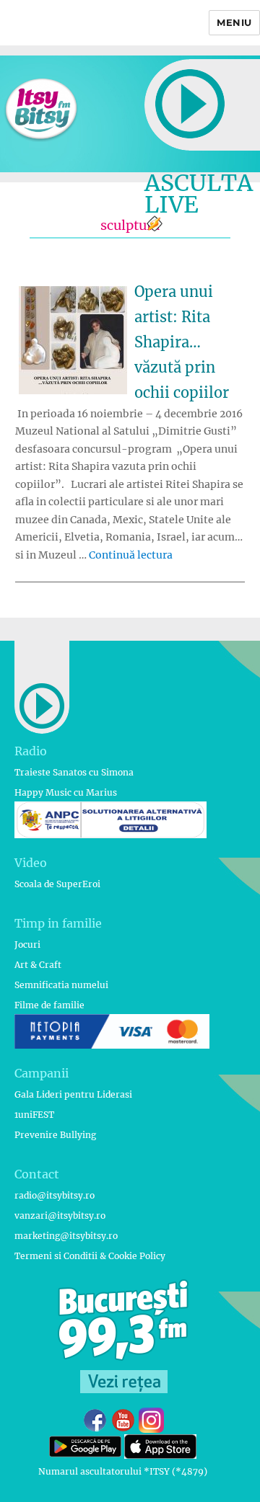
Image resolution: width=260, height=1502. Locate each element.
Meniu (234, 22)
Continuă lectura (131, 554)
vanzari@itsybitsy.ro (59, 1215)
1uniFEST (34, 1114)
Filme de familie (49, 1005)
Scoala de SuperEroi (57, 884)
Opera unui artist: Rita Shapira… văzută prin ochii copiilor (181, 342)
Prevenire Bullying (55, 1134)
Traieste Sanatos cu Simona (74, 772)
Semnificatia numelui (61, 984)
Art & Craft (37, 964)
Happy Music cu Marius (65, 792)
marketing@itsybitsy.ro (66, 1235)
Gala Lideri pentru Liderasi (73, 1094)
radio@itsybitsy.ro (54, 1195)
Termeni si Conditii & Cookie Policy (89, 1255)
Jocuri (27, 944)
